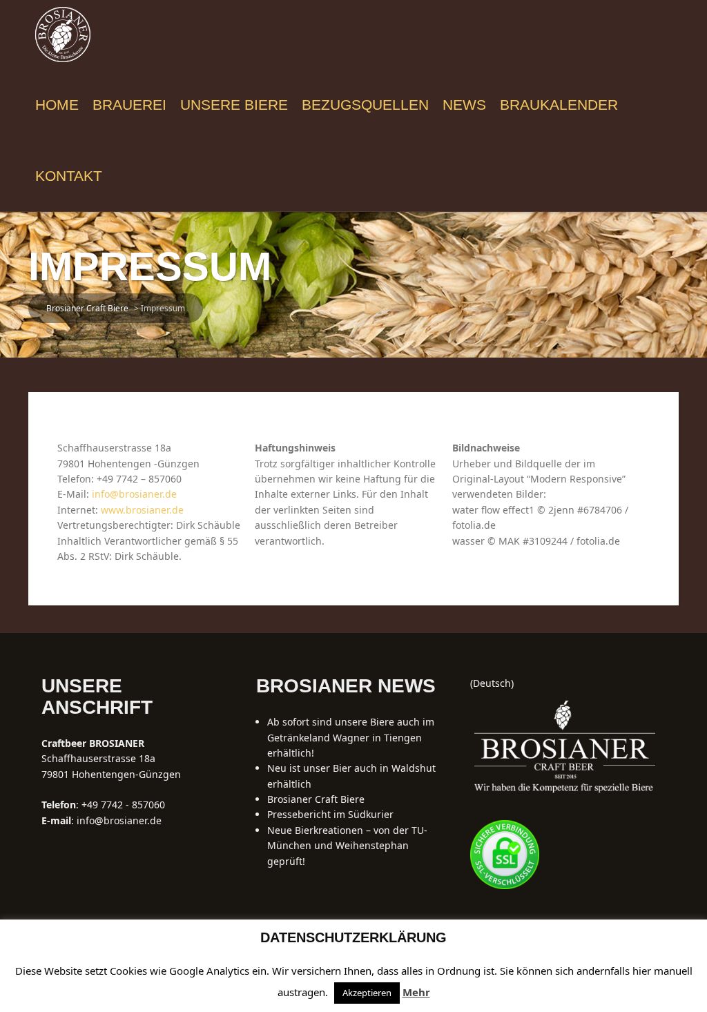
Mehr (416, 992)
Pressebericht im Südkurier (330, 814)
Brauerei (129, 105)
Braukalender (559, 105)
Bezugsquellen (365, 105)
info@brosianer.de (134, 493)
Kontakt (68, 176)
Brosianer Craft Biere (316, 799)
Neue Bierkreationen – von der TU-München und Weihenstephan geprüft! (347, 846)
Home (57, 105)
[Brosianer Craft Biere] (62, 34)
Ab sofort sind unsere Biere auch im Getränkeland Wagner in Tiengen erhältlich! (350, 737)
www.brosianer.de (142, 509)
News (464, 105)
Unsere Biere (234, 105)
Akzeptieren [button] (366, 992)
